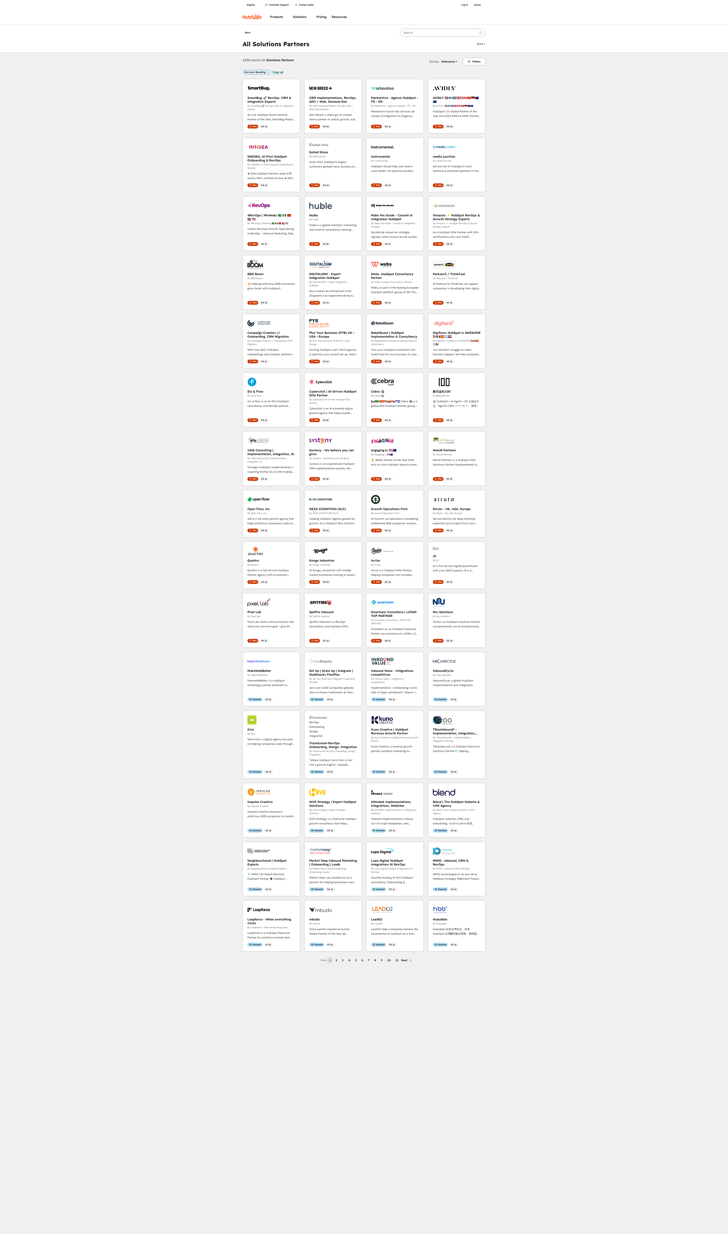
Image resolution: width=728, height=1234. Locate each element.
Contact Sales (306, 5)
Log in (464, 5)
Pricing (321, 17)
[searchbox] (442, 32)
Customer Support (279, 5)
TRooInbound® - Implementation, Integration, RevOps (454, 731)
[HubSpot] (252, 17)
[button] (481, 44)
